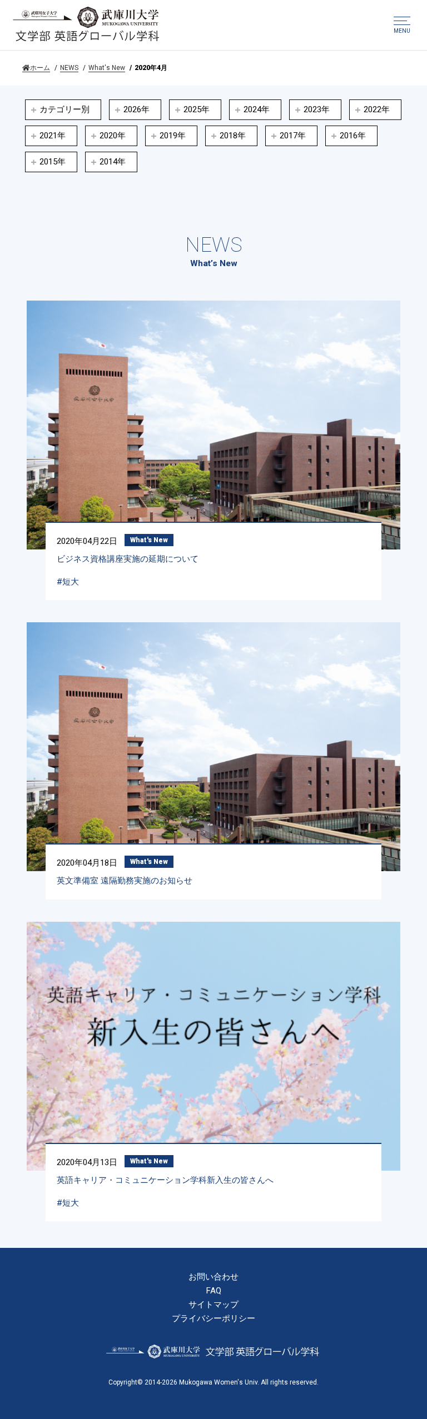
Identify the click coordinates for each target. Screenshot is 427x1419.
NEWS (69, 68)
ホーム (40, 68)
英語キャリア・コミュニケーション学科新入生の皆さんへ (165, 1180)
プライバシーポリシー (213, 1319)
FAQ (213, 1291)
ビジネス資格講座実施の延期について (127, 559)
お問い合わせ (213, 1277)
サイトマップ (213, 1305)
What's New (106, 68)
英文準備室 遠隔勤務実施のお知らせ (124, 881)
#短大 (68, 582)
